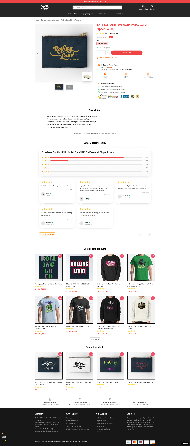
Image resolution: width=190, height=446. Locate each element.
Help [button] (186, 443)
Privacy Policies (71, 423)
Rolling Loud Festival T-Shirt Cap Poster (48, 284)
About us (69, 418)
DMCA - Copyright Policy (73, 426)
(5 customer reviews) (111, 33)
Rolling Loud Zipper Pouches (71, 20)
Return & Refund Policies (104, 423)
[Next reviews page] (149, 235)
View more (95, 339)
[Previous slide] (38, 53)
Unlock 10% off (4, 437)
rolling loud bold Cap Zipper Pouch (140, 382)
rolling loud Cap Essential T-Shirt (77, 326)
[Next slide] (90, 53)
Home (37, 20)
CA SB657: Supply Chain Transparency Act (79, 429)
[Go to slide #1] (59, 87)
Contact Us (100, 426)
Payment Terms (101, 421)
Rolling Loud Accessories (50, 20)
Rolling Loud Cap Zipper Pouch (107, 382)
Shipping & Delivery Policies (105, 418)
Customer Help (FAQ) (103, 429)
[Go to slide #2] (69, 87)
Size (98, 40)
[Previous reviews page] (140, 235)
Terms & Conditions (72, 421)
